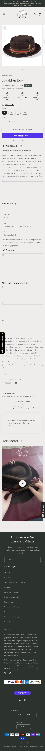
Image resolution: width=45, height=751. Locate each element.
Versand (4, 88)
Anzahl (4, 117)
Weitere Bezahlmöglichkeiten (22, 141)
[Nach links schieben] (17, 69)
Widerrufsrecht (35, 743)
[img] (7, 384)
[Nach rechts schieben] (27, 69)
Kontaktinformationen (36, 746)
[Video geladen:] (22, 483)
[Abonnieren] (38, 559)
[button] (4, 14)
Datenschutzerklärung (10, 746)
